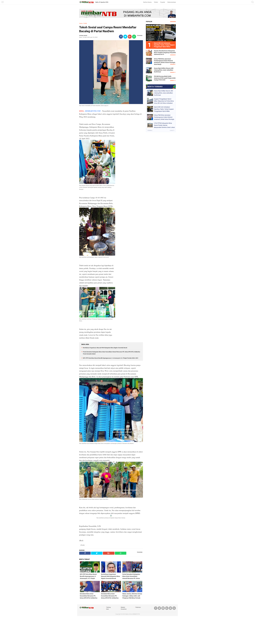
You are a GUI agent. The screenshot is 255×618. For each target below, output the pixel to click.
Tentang (108, 607)
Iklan (107, 609)
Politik (85, 23)
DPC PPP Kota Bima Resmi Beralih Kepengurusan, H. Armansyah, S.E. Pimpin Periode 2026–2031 (110, 358)
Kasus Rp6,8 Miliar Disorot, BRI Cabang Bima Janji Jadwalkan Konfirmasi (163, 70)
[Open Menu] (2, 2)
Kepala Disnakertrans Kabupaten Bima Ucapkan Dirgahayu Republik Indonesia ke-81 (165, 52)
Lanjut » (172, 130)
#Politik (82, 545)
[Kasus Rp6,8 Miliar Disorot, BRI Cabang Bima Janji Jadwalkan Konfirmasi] (149, 70)
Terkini (156, 2)
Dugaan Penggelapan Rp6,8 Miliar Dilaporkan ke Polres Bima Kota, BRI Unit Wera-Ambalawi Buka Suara (164, 101)
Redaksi (123, 607)
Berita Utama (147, 2)
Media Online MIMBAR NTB (132, 614)
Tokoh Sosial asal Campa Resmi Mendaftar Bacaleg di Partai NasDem (107, 29)
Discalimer (124, 609)
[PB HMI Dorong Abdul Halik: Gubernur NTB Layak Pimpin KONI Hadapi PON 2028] (149, 78)
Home (80, 23)
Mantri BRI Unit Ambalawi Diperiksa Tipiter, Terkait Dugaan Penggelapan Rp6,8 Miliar (164, 109)
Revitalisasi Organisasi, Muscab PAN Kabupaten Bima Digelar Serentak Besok (105, 347)
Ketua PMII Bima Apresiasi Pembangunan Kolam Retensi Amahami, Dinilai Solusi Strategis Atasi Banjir (164, 61)
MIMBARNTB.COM (93, 111)
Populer (162, 2)
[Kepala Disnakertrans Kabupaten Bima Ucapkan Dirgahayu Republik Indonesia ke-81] (149, 53)
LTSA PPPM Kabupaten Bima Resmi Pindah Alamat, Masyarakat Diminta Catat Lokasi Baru (164, 125)
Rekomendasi (171, 2)
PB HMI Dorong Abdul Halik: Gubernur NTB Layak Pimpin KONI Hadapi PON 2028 (165, 78)
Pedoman (138, 607)
